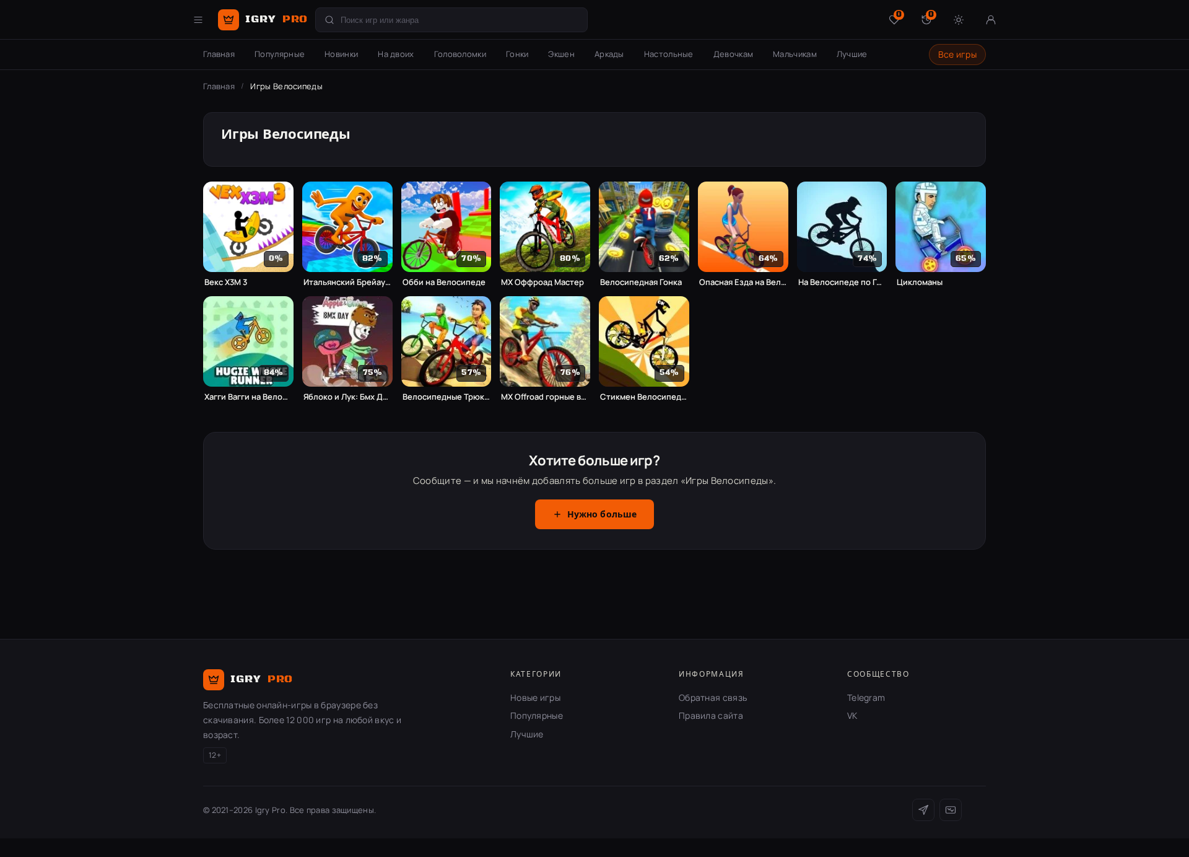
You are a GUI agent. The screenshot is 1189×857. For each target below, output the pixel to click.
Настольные (669, 53)
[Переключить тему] (958, 19)
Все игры (957, 54)
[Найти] (329, 20)
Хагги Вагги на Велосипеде (248, 397)
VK (852, 715)
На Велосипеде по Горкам (842, 282)
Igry (276, 19)
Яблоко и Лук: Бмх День (347, 397)
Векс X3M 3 (225, 282)
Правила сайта (711, 715)
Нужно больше (602, 515)
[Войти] (990, 19)
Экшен (561, 53)
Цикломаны (920, 282)
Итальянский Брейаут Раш (347, 282)
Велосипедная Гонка (641, 282)
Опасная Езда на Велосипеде (743, 282)
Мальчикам (795, 53)
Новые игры (535, 697)
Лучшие (852, 53)
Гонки (517, 53)
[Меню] (198, 19)
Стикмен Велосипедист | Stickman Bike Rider (644, 397)
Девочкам (733, 53)
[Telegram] (923, 810)
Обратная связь (713, 697)
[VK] (950, 810)
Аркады (609, 53)
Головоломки (460, 53)
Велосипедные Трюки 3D (446, 397)
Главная (219, 53)
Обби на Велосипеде (444, 282)
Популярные (280, 53)
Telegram (866, 697)
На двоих (396, 53)
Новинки (341, 53)
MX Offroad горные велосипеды (545, 397)
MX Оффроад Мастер (542, 282)
